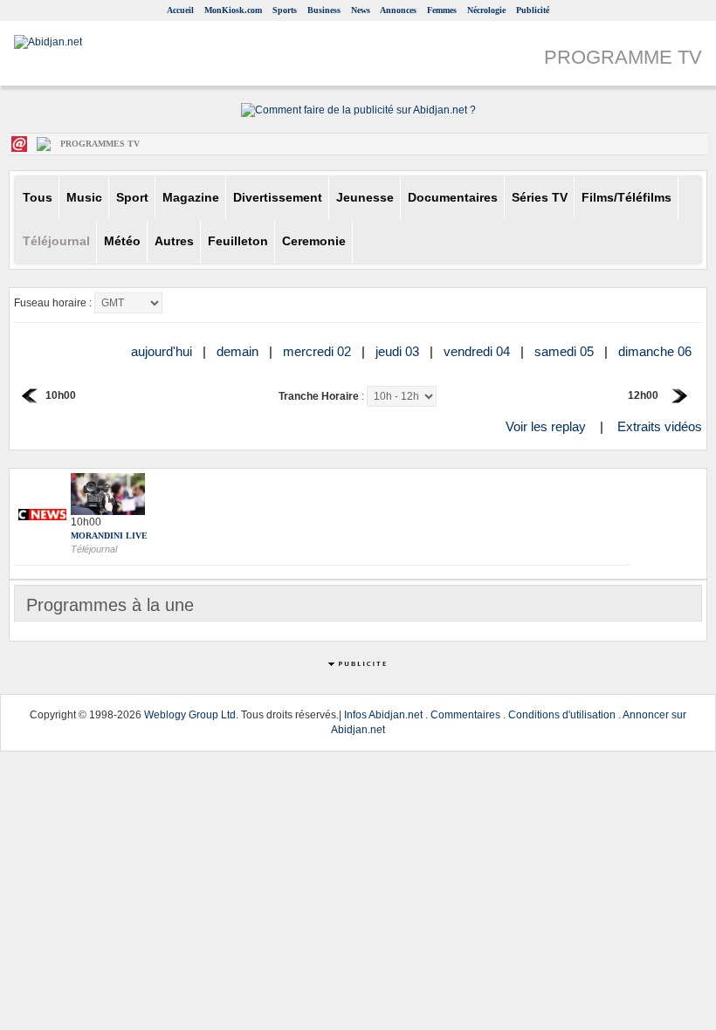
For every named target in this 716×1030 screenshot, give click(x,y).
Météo (122, 241)
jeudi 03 (399, 351)
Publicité (532, 10)
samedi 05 (565, 351)
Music (84, 197)
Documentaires (453, 197)
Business (324, 10)
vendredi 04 (478, 351)
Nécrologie (486, 10)
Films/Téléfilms (626, 197)
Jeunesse (365, 197)
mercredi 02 (319, 351)
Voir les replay (546, 426)
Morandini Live (109, 535)
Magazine (190, 197)
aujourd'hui (163, 351)
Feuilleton (238, 241)
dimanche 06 (656, 351)
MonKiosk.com (233, 10)
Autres (174, 241)
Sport (132, 197)
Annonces (398, 10)
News (360, 10)
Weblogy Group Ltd (190, 715)
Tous (37, 197)
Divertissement (277, 197)
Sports (284, 10)
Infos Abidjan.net (383, 715)
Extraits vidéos (659, 426)
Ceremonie (314, 241)
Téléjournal (56, 241)
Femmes (442, 10)
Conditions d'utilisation (562, 715)
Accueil (180, 10)
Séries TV (540, 197)
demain (239, 351)
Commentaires (465, 715)
